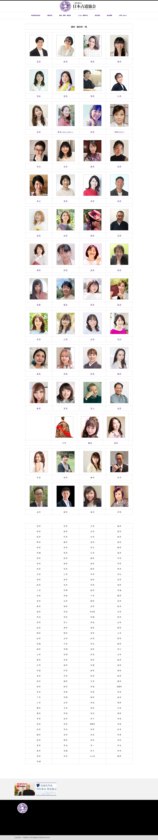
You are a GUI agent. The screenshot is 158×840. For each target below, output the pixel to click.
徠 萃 (119, 61)
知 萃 (119, 408)
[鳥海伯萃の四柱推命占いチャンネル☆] (25, 789)
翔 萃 (92, 96)
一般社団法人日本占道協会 (30, 837)
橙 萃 (92, 305)
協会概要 (109, 15)
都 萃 (92, 61)
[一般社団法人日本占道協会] (78, 11)
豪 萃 (65, 305)
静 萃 (65, 61)
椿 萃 (92, 236)
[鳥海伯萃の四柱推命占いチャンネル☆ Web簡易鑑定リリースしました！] (79, 789)
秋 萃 (92, 374)
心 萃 (65, 339)
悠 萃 (92, 132)
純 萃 (65, 270)
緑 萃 (65, 236)
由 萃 (39, 132)
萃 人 (92, 408)
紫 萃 (39, 270)
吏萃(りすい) (119, 132)
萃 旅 (65, 374)
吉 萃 (92, 339)
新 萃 (119, 270)
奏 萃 (39, 374)
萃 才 (39, 201)
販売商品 (97, 15)
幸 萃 (39, 339)
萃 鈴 (39, 96)
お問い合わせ (123, 15)
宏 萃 (39, 61)
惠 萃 (92, 166)
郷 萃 (119, 374)
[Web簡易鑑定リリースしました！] (46, 789)
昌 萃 (119, 201)
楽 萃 (92, 270)
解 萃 (39, 408)
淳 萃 (92, 201)
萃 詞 (119, 339)
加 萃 (119, 166)
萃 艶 (39, 305)
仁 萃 (119, 96)
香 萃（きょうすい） (66, 132)
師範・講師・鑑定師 (65, 15)
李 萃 (65, 408)
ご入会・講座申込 (83, 15)
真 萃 (65, 201)
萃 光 (39, 166)
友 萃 (65, 166)
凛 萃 (116, 443)
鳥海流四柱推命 (35, 15)
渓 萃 (119, 236)
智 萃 (39, 236)
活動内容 (49, 15)
